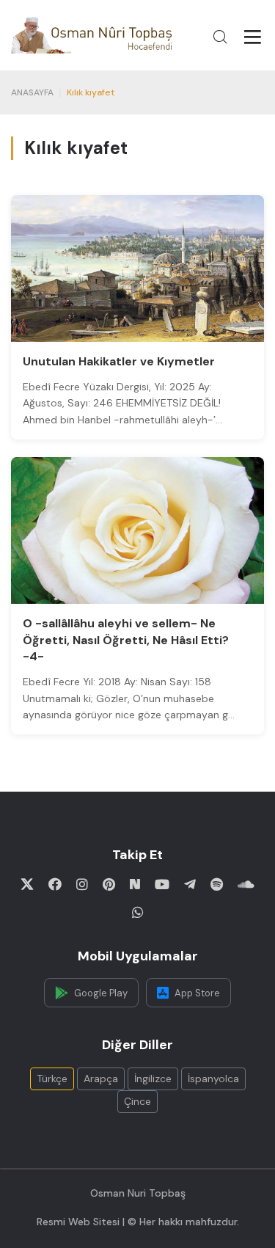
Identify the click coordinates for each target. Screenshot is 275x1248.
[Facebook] (55, 884)
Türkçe (52, 1078)
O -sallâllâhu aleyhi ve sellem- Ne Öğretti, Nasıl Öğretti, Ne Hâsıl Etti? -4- (126, 640)
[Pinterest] (109, 884)
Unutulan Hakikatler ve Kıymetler (119, 361)
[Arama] (220, 36)
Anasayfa (32, 92)
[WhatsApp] (138, 912)
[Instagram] (82, 884)
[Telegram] (190, 884)
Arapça (101, 1078)
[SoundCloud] (246, 884)
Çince (137, 1101)
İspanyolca (213, 1078)
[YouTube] (162, 884)
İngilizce (153, 1078)
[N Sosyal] (135, 884)
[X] (27, 884)
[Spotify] (216, 884)
